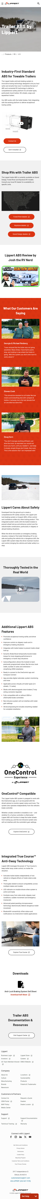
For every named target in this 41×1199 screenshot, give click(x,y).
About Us (4, 1075)
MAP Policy (5, 1104)
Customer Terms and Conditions (20, 1161)
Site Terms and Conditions (20, 1145)
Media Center (5, 1108)
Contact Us (5, 1098)
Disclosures (20, 1151)
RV (15, 54)
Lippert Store (25, 1055)
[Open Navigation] (2, 3)
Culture (3, 1078)
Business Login (6, 1055)
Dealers (23, 1101)
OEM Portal (5, 1101)
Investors (4, 1059)
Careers (23, 1059)
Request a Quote (26, 1098)
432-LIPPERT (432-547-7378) (20, 1181)
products (8, 54)
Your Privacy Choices (20, 1164)
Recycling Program (20, 1158)
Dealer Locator (25, 1104)
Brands (3, 1084)
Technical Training (8, 1124)
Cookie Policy (20, 1154)
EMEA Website (25, 1062)
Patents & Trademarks (28, 1084)
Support (4, 1118)
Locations (24, 1075)
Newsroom (5, 1087)
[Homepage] (12, 3)
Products (23, 1081)
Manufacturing (6, 1081)
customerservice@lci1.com (20, 1178)
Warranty (23, 1124)
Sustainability (25, 1078)
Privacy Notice (20, 1148)
